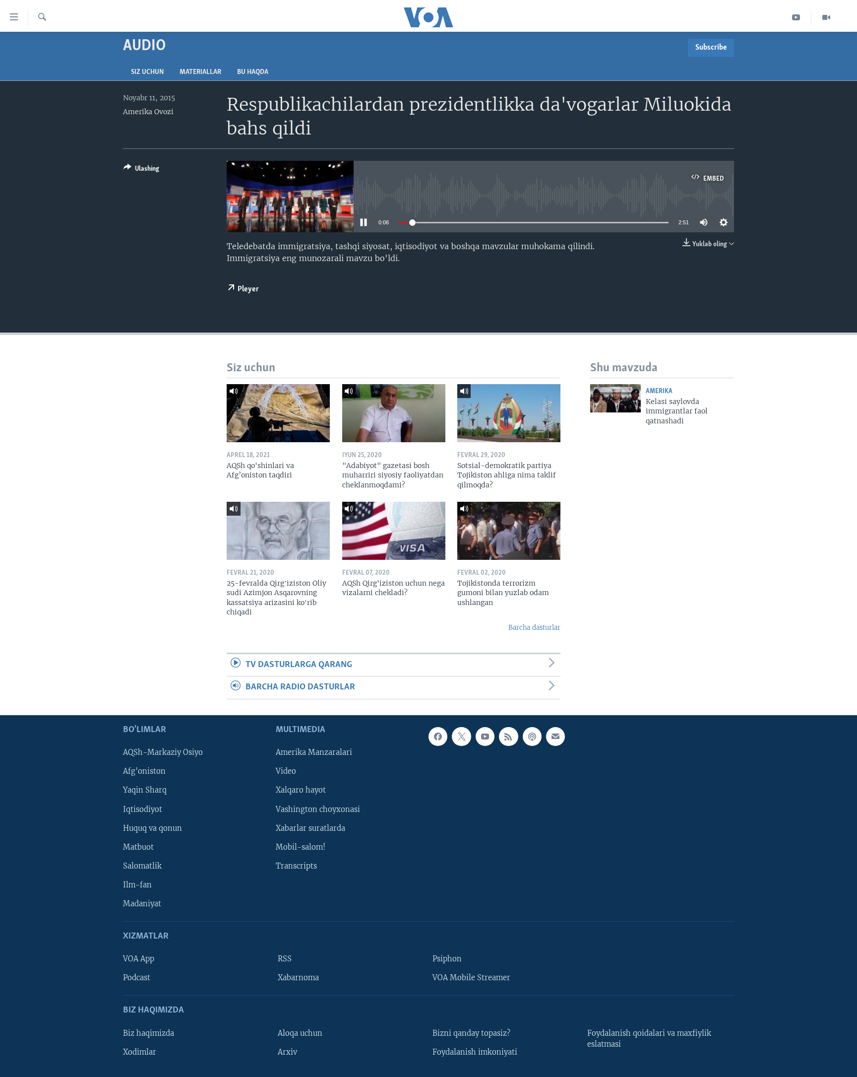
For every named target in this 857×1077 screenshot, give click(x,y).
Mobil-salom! (300, 846)
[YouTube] (796, 17)
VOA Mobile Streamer (471, 977)
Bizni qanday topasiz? (471, 1032)
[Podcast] (532, 736)
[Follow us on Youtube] (485, 736)
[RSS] (508, 736)
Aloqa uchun (300, 1032)
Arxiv (287, 1051)
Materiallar (200, 72)
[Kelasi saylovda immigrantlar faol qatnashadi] (615, 398)
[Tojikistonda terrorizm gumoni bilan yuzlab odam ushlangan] (508, 531)
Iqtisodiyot (142, 809)
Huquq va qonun (152, 827)
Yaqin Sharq (145, 790)
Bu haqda (252, 72)
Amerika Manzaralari (314, 752)
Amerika (659, 391)
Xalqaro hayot (301, 790)
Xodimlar (139, 1051)
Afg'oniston (144, 771)
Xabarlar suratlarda (310, 827)
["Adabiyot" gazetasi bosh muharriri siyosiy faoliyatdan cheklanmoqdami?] (393, 413)
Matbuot (138, 846)
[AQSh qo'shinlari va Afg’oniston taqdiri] (278, 413)
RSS (285, 958)
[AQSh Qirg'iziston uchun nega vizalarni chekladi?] (393, 531)
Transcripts (296, 865)
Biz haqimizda (148, 1032)
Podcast (136, 977)
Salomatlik (142, 865)
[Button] (141, 170)
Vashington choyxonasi (318, 809)
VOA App (138, 958)
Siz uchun (147, 72)
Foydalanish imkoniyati (474, 1051)
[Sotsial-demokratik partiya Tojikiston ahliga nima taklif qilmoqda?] (508, 413)
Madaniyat (142, 903)
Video (286, 771)
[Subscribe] (555, 736)
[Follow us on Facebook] (437, 736)
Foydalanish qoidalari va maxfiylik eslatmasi (649, 1038)
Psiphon (447, 958)
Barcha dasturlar (534, 627)
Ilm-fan (137, 884)
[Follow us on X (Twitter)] (461, 736)
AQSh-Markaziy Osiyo (163, 752)
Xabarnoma (298, 977)
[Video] (826, 17)
